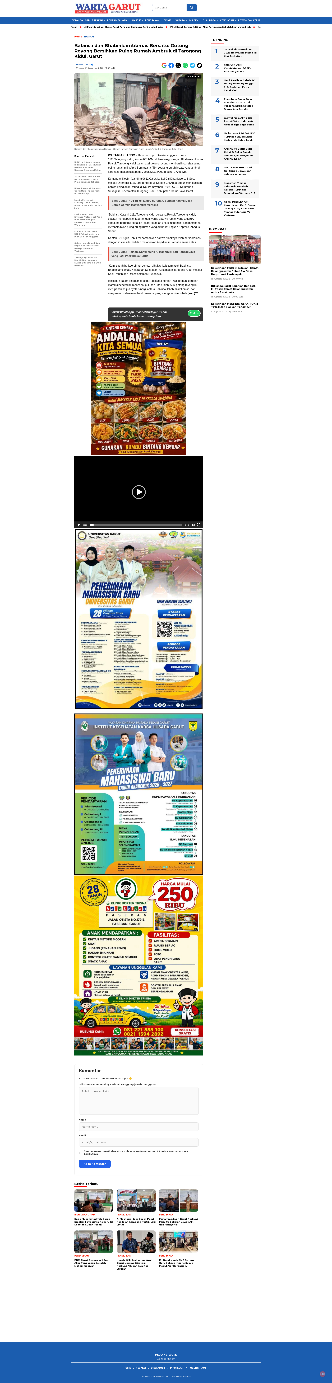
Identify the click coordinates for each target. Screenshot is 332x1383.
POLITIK (136, 20)
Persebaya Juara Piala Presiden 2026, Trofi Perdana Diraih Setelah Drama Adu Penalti (238, 103)
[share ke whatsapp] (186, 67)
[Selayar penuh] (198, 525)
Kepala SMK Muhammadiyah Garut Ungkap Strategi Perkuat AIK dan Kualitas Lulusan (250, 27)
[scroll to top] (319, 1377)
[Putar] (79, 525)
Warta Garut (83, 64)
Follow (194, 313)
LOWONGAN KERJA (249, 20)
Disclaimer (158, 1368)
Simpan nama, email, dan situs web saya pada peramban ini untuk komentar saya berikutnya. (136, 1152)
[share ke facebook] (172, 67)
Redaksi (141, 1368)
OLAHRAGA (209, 20)
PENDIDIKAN (152, 20)
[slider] (136, 525)
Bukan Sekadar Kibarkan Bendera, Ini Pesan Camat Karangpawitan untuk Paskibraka (233, 289)
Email (82, 1135)
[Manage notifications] (322, 1374)
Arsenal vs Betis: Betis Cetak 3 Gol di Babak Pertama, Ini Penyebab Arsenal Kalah (238, 153)
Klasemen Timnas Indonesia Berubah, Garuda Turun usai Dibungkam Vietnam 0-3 (239, 188)
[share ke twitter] (179, 67)
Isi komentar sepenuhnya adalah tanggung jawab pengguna (117, 1084)
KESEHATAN (227, 20)
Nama (82, 1119)
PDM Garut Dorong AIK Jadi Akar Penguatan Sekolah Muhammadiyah (154, 27)
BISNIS (167, 20)
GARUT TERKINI (94, 20)
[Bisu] (193, 525)
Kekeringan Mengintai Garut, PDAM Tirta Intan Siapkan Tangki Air (234, 305)
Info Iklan (176, 1368)
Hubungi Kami (197, 1368)
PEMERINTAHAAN (117, 20)
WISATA (180, 20)
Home (127, 1368)
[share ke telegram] (193, 67)
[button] (139, 492)
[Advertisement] (104, 1314)
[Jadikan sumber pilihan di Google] (164, 67)
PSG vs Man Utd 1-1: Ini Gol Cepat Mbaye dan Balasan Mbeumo (238, 170)
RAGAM (89, 36)
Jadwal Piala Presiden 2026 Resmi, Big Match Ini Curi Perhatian (240, 52)
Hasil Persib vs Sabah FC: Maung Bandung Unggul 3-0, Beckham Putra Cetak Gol (240, 85)
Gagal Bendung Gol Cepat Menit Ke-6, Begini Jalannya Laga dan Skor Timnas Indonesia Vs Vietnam (240, 208)
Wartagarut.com (166, 1358)
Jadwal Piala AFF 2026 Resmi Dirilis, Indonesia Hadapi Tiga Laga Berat (239, 121)
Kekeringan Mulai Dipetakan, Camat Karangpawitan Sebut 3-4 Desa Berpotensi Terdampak (235, 271)
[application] (138, 492)
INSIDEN (193, 20)
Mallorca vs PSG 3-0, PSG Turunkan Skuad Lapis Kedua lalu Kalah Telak (240, 136)
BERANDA (77, 20)
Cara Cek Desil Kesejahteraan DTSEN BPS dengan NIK (237, 68)
